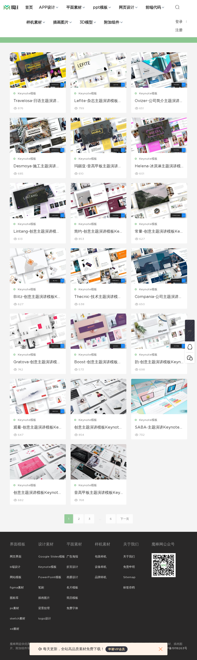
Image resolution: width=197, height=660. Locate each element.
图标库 (14, 597)
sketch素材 (17, 618)
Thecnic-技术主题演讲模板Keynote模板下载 (98, 297)
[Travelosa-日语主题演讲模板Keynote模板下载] (38, 70)
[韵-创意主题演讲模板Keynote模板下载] (159, 331)
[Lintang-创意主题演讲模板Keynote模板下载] (38, 200)
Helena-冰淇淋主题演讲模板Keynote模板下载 (158, 166)
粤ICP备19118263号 (174, 648)
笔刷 (41, 587)
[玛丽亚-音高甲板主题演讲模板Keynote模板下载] (99, 135)
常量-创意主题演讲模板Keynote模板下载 (158, 232)
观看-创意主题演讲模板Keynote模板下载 (37, 427)
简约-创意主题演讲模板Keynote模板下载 (98, 232)
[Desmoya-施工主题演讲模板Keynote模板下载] (38, 135)
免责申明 (129, 566)
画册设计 (72, 577)
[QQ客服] (190, 346)
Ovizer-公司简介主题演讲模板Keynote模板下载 (159, 101)
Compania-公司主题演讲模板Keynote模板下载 (158, 297)
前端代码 (153, 7)
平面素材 (74, 7)
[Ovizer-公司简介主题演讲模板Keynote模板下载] (159, 70)
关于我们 (129, 556)
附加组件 (111, 22)
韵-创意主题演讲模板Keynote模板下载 (159, 362)
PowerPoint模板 (49, 577)
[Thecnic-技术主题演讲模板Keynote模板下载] (99, 266)
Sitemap (129, 577)
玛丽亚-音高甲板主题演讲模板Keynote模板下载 (98, 166)
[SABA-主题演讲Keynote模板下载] (159, 396)
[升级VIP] (190, 330)
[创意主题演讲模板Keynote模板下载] (99, 396)
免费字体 (72, 608)
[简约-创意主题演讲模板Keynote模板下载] (99, 200)
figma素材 (17, 587)
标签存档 (129, 587)
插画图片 (60, 22)
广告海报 (72, 556)
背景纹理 (44, 608)
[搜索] (177, 7)
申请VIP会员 (116, 649)
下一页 (124, 518)
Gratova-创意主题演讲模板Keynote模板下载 (37, 362)
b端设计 (15, 566)
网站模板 (15, 577)
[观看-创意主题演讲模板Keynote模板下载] (38, 396)
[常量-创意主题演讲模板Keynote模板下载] (159, 200)
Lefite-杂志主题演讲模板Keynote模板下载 (97, 101)
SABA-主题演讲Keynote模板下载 (159, 427)
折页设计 (72, 566)
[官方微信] (190, 357)
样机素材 (34, 22)
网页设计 (126, 7)
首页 (29, 7)
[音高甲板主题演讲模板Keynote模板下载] (99, 461)
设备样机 (100, 566)
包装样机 (100, 556)
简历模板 (72, 597)
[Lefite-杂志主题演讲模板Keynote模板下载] (99, 70)
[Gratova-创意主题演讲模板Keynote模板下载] (38, 331)
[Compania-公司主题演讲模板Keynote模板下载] (159, 266)
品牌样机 (100, 577)
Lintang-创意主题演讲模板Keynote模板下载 (36, 232)
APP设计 (47, 7)
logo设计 (44, 618)
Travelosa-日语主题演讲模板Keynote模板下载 (36, 101)
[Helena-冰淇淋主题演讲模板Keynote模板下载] (159, 135)
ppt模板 (100, 7)
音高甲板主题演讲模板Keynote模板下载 (98, 493)
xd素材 (14, 628)
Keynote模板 (27, 93)
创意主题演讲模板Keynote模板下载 (97, 427)
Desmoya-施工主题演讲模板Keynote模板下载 (36, 166)
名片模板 (72, 587)
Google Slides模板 (51, 556)
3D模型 (86, 22)
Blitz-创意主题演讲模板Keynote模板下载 (37, 297)
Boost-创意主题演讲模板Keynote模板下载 (97, 362)
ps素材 (14, 608)
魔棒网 (16, 7)
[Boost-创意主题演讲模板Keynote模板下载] (99, 331)
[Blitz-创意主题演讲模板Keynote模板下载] (38, 266)
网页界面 (15, 556)
